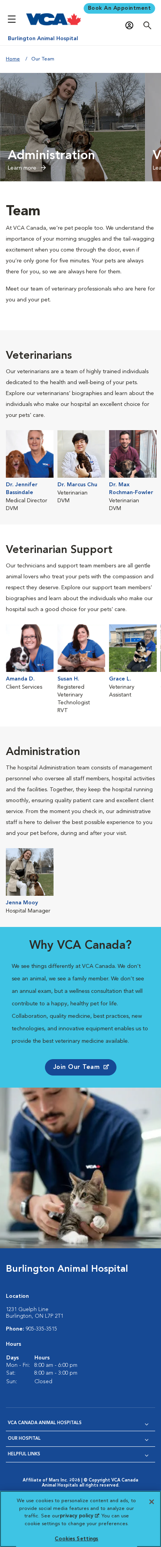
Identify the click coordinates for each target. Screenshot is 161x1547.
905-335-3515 (41, 1329)
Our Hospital (24, 1439)
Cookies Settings (76, 1539)
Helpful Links (24, 1454)
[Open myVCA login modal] (131, 25)
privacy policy (79, 1516)
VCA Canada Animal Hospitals (45, 1423)
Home (13, 59)
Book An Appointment (119, 8)
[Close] (151, 1501)
